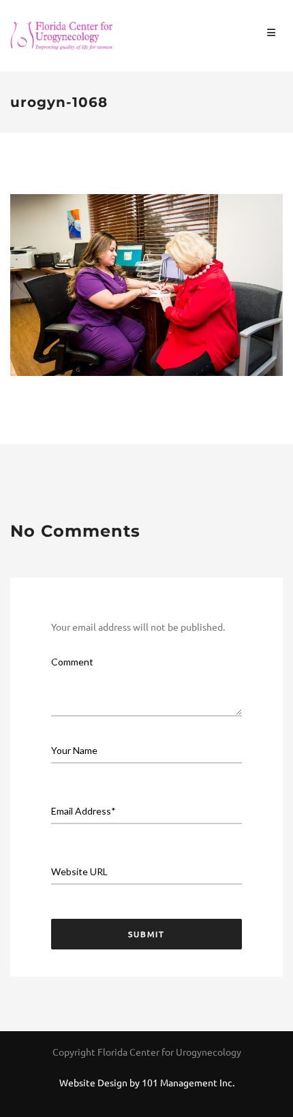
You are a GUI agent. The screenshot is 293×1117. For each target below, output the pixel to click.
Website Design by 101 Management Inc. (146, 1082)
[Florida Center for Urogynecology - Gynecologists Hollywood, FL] (61, 34)
